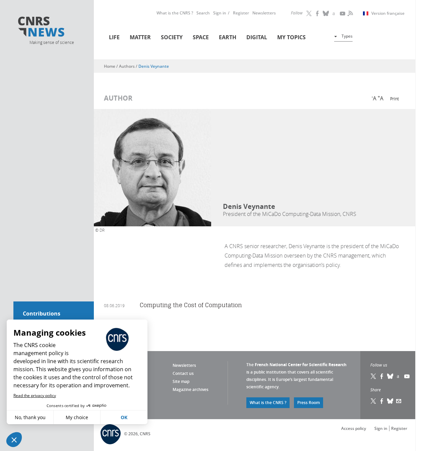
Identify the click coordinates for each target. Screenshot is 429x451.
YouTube (343, 13)
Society (172, 37)
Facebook (317, 13)
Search (203, 13)
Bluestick (326, 13)
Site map (181, 381)
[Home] (51, 27)
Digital (256, 37)
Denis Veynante (153, 66)
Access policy (353, 428)
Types (347, 36)
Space (201, 37)
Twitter (309, 13)
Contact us (183, 373)
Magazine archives (190, 389)
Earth (227, 37)
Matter (140, 37)
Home (109, 66)
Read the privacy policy (34, 395)
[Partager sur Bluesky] (390, 401)
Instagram (334, 13)
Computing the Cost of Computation (191, 304)
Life (114, 37)
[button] (14, 440)
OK (124, 417)
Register (241, 13)
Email (398, 401)
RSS (349, 13)
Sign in (219, 13)
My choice (77, 417)
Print (394, 98)
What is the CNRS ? (175, 13)
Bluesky (390, 376)
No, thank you (30, 417)
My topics (291, 37)
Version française (388, 13)
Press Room (308, 402)
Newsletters (264, 13)
